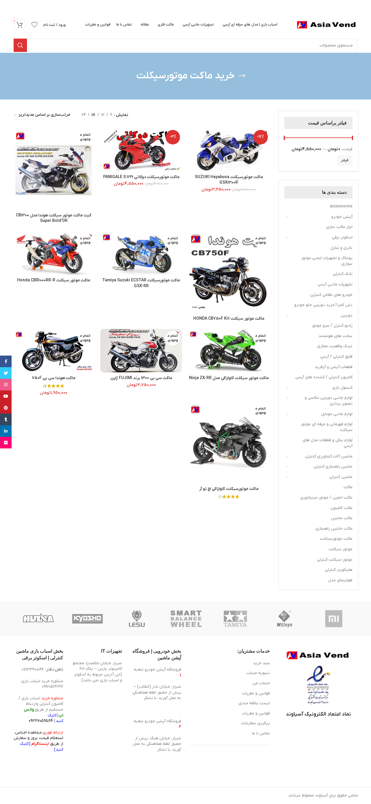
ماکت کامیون (341, 508)
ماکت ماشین (341, 518)
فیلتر (344, 160)
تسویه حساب (258, 673)
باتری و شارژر (341, 248)
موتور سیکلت (340, 549)
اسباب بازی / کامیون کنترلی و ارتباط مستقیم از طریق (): (41, 710)
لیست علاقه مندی (254, 703)
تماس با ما (261, 733)
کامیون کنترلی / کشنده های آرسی (323, 377)
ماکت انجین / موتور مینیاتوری (326, 497)
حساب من (261, 683)
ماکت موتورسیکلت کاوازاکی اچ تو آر (229, 489)
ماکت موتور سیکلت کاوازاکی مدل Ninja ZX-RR (229, 378)
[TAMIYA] (235, 618)
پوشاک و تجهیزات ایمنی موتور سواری (326, 261)
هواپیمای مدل (340, 580)
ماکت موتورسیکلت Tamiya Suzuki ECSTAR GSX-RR (141, 283)
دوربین (346, 315)
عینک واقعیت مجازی (334, 346)
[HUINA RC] (38, 618)
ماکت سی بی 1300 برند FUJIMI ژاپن (141, 378)
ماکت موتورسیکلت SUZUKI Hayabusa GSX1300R (229, 180)
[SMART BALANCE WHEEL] (186, 618)
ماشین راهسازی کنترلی (333, 466)
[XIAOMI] (334, 618)
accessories (341, 206)
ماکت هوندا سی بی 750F (53, 378)
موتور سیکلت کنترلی (334, 559)
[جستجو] (20, 45)
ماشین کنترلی (340, 477)
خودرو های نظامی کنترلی (331, 295)
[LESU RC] (136, 618)
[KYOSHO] (87, 618)
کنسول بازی (342, 387)
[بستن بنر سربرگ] (7, 6)
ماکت (347, 487)
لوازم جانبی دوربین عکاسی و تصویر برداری (328, 400)
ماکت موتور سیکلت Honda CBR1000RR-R (53, 280)
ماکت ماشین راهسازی (333, 528)
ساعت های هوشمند (335, 336)
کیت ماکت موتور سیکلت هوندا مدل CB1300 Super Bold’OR (53, 218)
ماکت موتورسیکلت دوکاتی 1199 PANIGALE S (141, 177)
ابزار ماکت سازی (339, 227)
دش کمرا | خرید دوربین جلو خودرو (323, 305)
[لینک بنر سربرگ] (194, 6)
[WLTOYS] (284, 618)
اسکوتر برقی (342, 237)
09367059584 (41, 721)
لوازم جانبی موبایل (336, 414)
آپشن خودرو (341, 217)
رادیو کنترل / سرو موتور (332, 325)
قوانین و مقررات (256, 693)
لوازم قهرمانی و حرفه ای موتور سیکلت (326, 427)
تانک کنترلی (342, 274)
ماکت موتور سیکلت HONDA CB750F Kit (228, 318)
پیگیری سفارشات (255, 723)
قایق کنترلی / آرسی (336, 356)
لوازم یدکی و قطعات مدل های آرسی (327, 443)
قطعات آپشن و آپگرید (333, 367)
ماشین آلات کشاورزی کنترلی (328, 456)
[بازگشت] (242, 76)
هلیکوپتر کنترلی (338, 570)
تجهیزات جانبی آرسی (335, 284)
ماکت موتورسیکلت (336, 539)
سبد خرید (261, 663)
